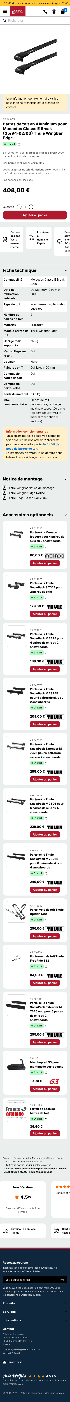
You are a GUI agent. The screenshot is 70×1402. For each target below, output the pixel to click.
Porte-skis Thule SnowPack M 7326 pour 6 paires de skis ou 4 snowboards (47, 806)
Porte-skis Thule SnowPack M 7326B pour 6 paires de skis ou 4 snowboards (46, 861)
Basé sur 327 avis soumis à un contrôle (23, 1210)
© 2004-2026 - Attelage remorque (23, 1392)
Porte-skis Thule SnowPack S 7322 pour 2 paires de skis (46, 587)
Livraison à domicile (43, 236)
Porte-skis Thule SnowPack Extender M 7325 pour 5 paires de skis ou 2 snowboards (46, 751)
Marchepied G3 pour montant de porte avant (46, 1064)
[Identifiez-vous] (54, 11)
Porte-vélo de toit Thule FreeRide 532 (47, 958)
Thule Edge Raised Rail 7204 (28, 498)
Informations (12, 1320)
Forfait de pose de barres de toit (42, 1111)
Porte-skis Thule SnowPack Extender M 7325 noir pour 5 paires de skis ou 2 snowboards (46, 1011)
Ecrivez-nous (15, 1361)
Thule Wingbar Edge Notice (27, 493)
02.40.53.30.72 (11, 1352)
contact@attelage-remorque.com (21, 1349)
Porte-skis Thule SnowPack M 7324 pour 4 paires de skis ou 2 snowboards (47, 640)
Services (9, 1311)
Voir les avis (16, 1383)
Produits (9, 1303)
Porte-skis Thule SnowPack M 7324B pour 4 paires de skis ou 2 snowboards (46, 695)
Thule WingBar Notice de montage (31, 488)
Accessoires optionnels (28, 514)
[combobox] (35, 20)
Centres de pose (15, 234)
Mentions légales (54, 1392)
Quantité (8, 207)
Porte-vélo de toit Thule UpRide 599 (47, 912)
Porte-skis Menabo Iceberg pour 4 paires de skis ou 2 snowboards (47, 537)
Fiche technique (19, 270)
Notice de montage (23, 479)
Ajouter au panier (35, 215)
